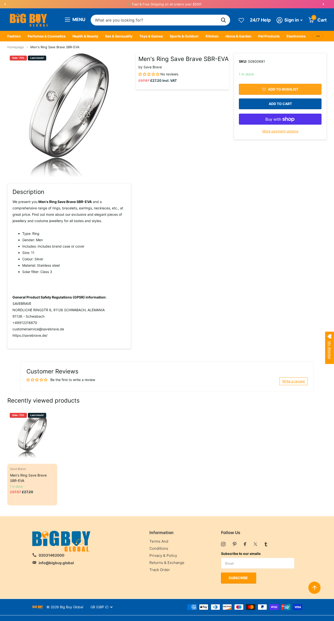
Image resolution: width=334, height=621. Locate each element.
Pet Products (269, 36)
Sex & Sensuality (119, 36)
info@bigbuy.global (56, 563)
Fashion (14, 36)
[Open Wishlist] (241, 20)
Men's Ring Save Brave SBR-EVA (28, 477)
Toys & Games (151, 36)
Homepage (15, 47)
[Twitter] (255, 544)
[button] (4, 4)
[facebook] (245, 544)
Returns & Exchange (166, 562)
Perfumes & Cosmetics (47, 36)
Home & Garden (238, 36)
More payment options (280, 131)
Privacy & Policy (163, 555)
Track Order (159, 569)
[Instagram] (223, 544)
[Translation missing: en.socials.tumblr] (266, 544)
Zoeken (223, 20)
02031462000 (51, 555)
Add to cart (280, 104)
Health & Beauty (85, 36)
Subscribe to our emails (241, 553)
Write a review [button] (293, 381)
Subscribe (239, 578)
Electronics (296, 36)
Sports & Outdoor (184, 36)
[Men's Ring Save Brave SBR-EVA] (32, 435)
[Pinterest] (234, 544)
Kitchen (212, 36)
